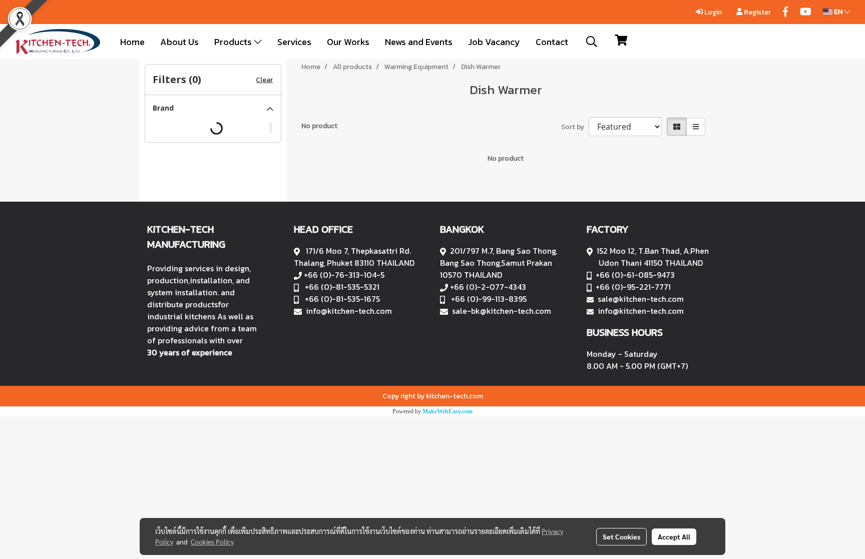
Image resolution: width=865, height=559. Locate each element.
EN (838, 12)
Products (234, 42)
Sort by (575, 127)
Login (712, 12)
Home (132, 42)
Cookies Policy (212, 541)
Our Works (348, 42)
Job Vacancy (494, 42)
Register (756, 12)
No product (319, 126)
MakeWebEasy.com (447, 411)
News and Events (419, 42)
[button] (592, 41)
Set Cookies (621, 536)
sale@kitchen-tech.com (641, 299)
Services (294, 42)
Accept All (674, 536)
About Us (179, 42)
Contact (552, 42)
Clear (264, 80)
